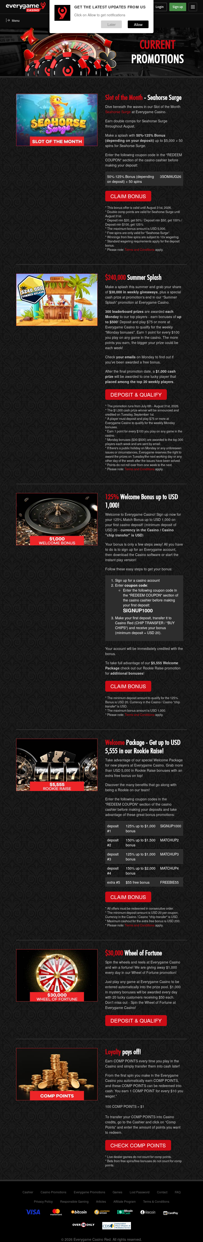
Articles (101, 1201)
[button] (13, 20)
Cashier (28, 1192)
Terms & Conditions (156, 1201)
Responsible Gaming (74, 1201)
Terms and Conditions (140, 249)
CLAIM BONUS (128, 196)
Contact (162, 1192)
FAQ (177, 1192)
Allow (138, 24)
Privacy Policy (43, 1201)
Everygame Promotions (89, 1192)
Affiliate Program (124, 1201)
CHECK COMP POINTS (138, 1145)
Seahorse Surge (118, 111)
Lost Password (140, 1192)
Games (117, 1192)
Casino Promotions (53, 1192)
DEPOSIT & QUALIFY (136, 394)
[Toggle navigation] (193, 7)
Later (111, 24)
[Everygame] (38, 7)
